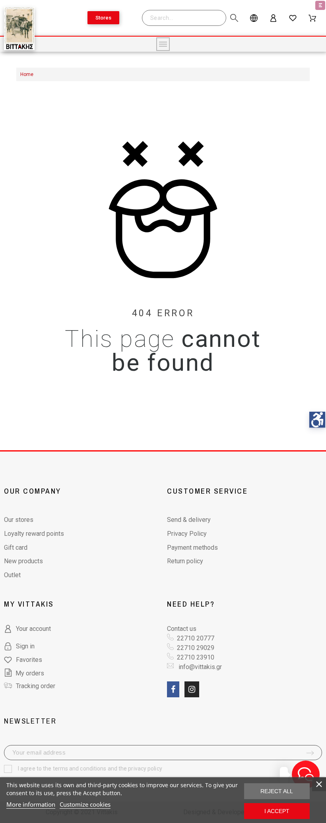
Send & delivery (189, 519)
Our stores (18, 519)
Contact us (181, 628)
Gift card (15, 547)
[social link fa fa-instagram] (191, 689)
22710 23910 (195, 657)
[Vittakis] (19, 30)
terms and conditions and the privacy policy (107, 768)
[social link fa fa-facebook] (173, 689)
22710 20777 (195, 638)
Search (228, 18)
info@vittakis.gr (199, 667)
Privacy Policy (187, 533)
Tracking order (35, 686)
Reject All (276, 791)
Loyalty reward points (34, 533)
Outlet (12, 575)
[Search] (188, 18)
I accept (276, 811)
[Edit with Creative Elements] (320, 5)
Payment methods (192, 547)
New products (23, 561)
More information (30, 804)
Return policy (185, 561)
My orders (30, 673)
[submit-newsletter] (310, 753)
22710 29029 (195, 648)
